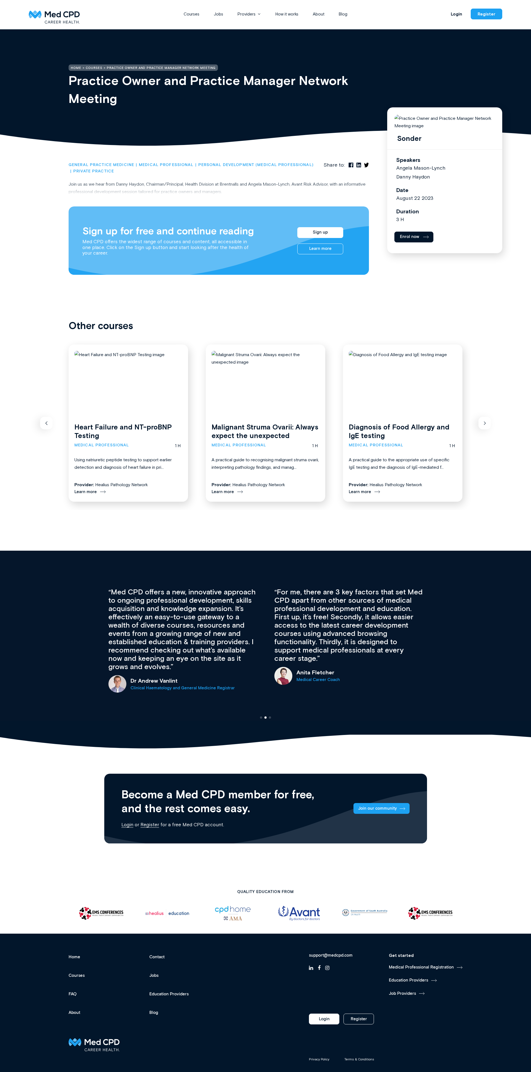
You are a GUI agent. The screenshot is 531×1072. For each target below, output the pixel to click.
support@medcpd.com (331, 955)
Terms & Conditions (359, 1059)
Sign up (320, 232)
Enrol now (409, 236)
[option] (101, 913)
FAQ (73, 994)
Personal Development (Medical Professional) (256, 164)
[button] (46, 423)
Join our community (377, 808)
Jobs (218, 14)
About (318, 14)
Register (486, 14)
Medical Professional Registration (421, 967)
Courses (191, 14)
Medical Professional (166, 164)
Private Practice (93, 171)
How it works (286, 14)
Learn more (320, 248)
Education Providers (169, 994)
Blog (343, 14)
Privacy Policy (319, 1059)
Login (456, 14)
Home (74, 957)
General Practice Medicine (101, 164)
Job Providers (402, 993)
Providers (247, 14)
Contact (157, 957)
